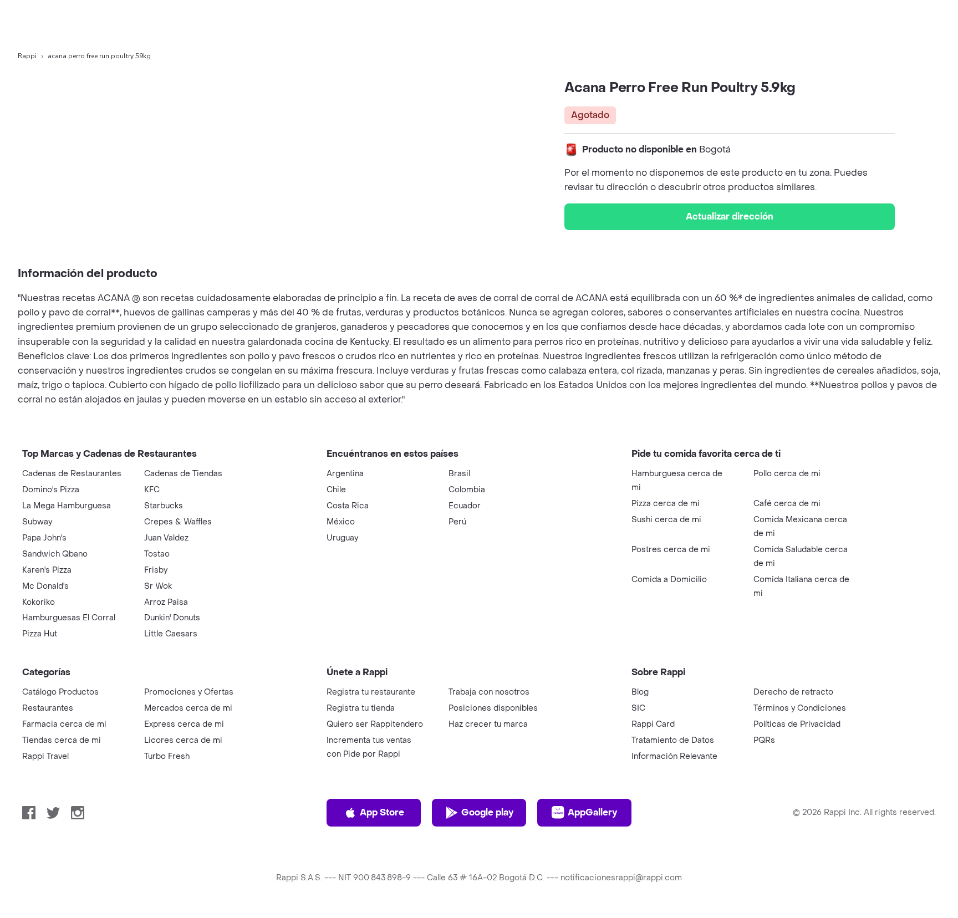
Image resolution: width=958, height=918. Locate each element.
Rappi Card (653, 724)
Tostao (157, 554)
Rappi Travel (45, 756)
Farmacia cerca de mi (64, 724)
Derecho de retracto (793, 692)
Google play (487, 812)
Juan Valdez (166, 538)
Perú (457, 522)
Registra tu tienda (361, 708)
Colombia (467, 489)
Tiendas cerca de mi (61, 740)
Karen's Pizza (47, 570)
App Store (382, 812)
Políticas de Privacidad (796, 724)
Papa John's (44, 538)
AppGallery (592, 812)
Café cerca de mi (787, 503)
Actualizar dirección (729, 216)
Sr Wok (158, 586)
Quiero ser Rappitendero (375, 724)
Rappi (27, 56)
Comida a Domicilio (669, 579)
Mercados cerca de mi (188, 708)
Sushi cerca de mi (666, 519)
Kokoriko (38, 602)
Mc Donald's (45, 586)
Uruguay (342, 538)
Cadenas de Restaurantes (71, 473)
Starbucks (163, 506)
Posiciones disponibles (493, 708)
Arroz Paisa (166, 602)
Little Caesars (170, 634)
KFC (152, 489)
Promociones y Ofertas (188, 692)
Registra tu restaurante (371, 692)
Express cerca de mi (184, 724)
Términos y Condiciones (799, 708)
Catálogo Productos (60, 692)
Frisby (155, 570)
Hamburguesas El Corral (68, 618)
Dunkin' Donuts (172, 618)
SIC (638, 708)
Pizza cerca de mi (665, 503)
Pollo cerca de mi (787, 473)
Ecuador (465, 506)
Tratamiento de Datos (672, 740)
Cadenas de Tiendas (183, 473)
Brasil (459, 473)
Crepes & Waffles (178, 522)
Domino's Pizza (50, 489)
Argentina (345, 473)
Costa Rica (348, 506)
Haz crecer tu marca (488, 724)
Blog (640, 692)
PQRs (764, 740)
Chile (336, 489)
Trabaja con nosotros (489, 692)
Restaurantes (47, 708)
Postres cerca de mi (670, 549)
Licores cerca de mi (183, 740)
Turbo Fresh (167, 756)
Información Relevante (674, 756)
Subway (37, 522)
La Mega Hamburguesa (66, 506)
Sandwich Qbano (55, 554)
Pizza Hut (39, 634)
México (341, 522)
